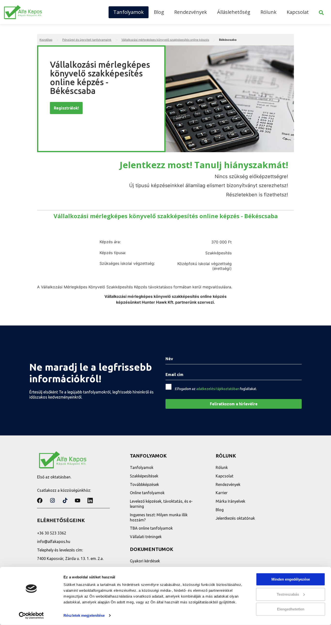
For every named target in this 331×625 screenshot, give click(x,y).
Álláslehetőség (233, 12)
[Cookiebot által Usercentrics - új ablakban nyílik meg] (31, 615)
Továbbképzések (144, 484)
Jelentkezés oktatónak (235, 518)
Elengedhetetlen (290, 609)
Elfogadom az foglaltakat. (216, 389)
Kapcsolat (298, 12)
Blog (159, 12)
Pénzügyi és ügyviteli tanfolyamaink (86, 40)
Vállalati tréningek (146, 536)
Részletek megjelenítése (84, 615)
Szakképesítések (144, 476)
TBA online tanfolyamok (151, 528)
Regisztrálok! (66, 108)
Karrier (222, 493)
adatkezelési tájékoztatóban (217, 389)
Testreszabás (288, 594)
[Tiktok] (65, 500)
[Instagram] (52, 500)
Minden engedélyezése (290, 579)
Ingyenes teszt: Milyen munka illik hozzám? (159, 517)
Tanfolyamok (128, 12)
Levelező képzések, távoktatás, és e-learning (161, 503)
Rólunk (268, 12)
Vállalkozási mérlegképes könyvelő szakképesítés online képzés (165, 40)
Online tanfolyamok (147, 493)
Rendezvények (190, 12)
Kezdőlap (45, 40)
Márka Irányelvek (230, 501)
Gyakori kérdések (145, 561)
